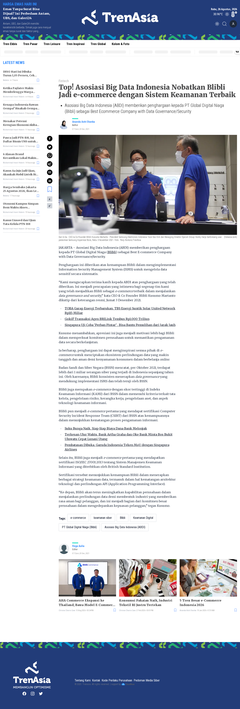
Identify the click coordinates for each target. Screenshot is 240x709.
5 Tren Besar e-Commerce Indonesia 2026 (200, 603)
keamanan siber (103, 518)
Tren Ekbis (10, 44)
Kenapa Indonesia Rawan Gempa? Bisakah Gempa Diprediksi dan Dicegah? (20, 108)
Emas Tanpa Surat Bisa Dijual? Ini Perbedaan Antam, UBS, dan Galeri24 (26, 13)
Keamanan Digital (143, 518)
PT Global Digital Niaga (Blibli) (79, 527)
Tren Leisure (52, 44)
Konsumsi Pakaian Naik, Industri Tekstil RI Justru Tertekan (145, 603)
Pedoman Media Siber (147, 680)
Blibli (112, 252)
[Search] (226, 24)
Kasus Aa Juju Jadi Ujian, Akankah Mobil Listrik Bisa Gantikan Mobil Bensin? (21, 174)
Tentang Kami (83, 680)
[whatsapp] (49, 155)
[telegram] (49, 164)
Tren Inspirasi (75, 44)
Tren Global (98, 44)
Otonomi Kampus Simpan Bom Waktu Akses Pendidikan (20, 207)
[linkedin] (49, 181)
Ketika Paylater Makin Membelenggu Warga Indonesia (18, 91)
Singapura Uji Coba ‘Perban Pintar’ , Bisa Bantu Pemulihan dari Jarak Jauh (120, 325)
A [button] (49, 199)
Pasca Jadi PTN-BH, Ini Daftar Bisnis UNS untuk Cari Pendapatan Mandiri (20, 141)
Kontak (96, 680)
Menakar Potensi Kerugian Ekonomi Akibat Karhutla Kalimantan (20, 124)
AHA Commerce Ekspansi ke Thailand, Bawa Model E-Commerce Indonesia (87, 603)
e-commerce (78, 518)
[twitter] (49, 147)
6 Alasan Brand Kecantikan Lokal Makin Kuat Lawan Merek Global (20, 157)
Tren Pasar (30, 44)
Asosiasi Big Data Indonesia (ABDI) (125, 527)
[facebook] (49, 138)
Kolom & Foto (120, 44)
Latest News (14, 62)
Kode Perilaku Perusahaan (117, 680)
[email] (49, 172)
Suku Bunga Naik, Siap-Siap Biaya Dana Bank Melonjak (106, 428)
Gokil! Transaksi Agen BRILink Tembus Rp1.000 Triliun (107, 319)
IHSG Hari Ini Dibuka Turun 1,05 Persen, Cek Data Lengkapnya (18, 75)
